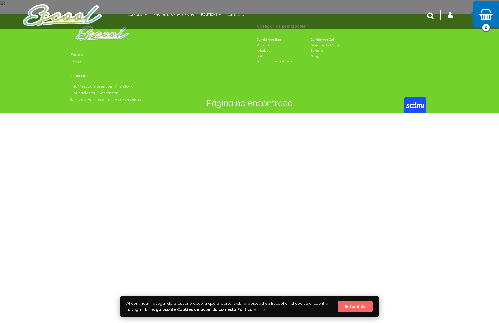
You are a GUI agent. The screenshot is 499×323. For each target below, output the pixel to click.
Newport (317, 56)
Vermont (263, 45)
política (259, 309)
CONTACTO (235, 14)
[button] (137, 14)
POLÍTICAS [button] (209, 14)
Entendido (355, 306)
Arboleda (264, 51)
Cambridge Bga (269, 40)
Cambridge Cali (323, 40)
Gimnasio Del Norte (325, 45)
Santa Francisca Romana (276, 61)
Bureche (317, 51)
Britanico (263, 56)
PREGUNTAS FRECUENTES (174, 14)
